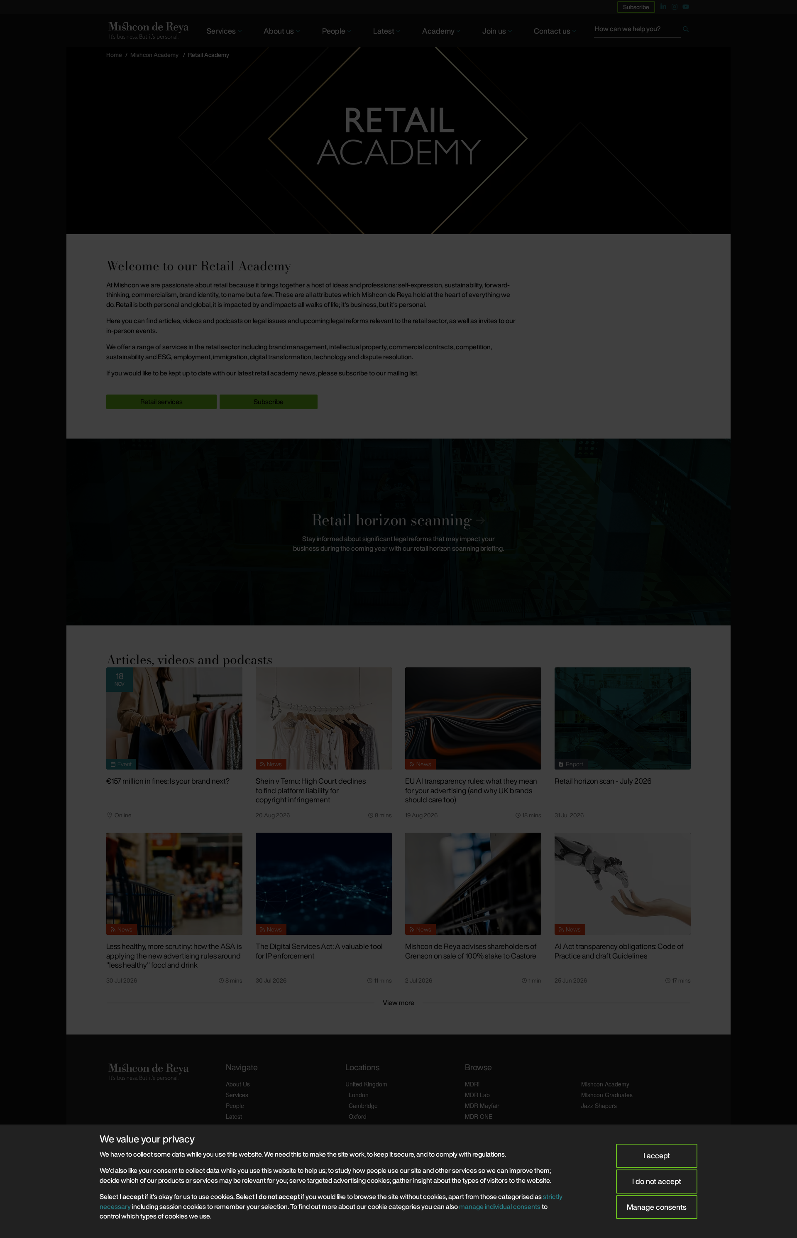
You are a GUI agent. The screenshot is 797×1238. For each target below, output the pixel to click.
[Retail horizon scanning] (398, 532)
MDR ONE (478, 1116)
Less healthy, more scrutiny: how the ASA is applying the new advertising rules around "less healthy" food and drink (174, 955)
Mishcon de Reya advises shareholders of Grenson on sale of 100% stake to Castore (471, 951)
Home (114, 54)
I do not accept (656, 1181)
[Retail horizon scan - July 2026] (623, 718)
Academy (438, 30)
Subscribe (636, 6)
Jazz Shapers (599, 1105)
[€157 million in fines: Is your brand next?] (174, 718)
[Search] (686, 31)
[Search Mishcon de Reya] (642, 30)
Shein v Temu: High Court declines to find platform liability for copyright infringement (311, 790)
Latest (383, 30)
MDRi (472, 1084)
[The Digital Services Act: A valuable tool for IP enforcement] (324, 884)
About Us (238, 1084)
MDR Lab (477, 1095)
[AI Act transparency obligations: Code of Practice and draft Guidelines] (623, 884)
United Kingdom (366, 1084)
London (359, 1095)
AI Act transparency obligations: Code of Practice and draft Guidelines (619, 951)
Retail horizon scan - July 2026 (603, 780)
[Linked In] (663, 7)
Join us (494, 30)
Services (221, 30)
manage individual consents (499, 1206)
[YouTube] (686, 7)
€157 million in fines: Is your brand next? (168, 780)
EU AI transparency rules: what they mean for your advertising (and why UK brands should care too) (471, 790)
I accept (656, 1155)
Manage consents (657, 1206)
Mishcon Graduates (607, 1095)
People (333, 30)
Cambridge (363, 1105)
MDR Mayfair (482, 1105)
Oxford (358, 1116)
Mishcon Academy (154, 54)
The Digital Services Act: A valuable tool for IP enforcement (319, 951)
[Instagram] (675, 7)
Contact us (552, 30)
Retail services (161, 402)
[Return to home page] (147, 31)
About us (279, 30)
